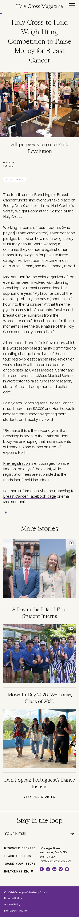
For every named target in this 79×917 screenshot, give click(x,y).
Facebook (42, 869)
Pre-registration (16, 464)
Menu (71, 5)
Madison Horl (14, 502)
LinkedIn (54, 869)
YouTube (67, 869)
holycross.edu (17, 871)
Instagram (48, 869)
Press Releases (14, 179)
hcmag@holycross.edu (55, 860)
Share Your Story (20, 863)
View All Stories (39, 796)
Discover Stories (20, 848)
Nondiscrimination (16, 910)
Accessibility (12, 904)
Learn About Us (17, 855)
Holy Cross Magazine (39, 6)
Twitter (61, 869)
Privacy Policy (13, 898)
